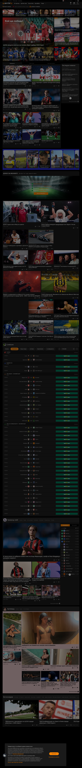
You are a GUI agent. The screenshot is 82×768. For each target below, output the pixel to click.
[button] (5, 755)
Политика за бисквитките (18, 753)
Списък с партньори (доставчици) (15, 762)
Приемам (54, 753)
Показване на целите (54, 757)
